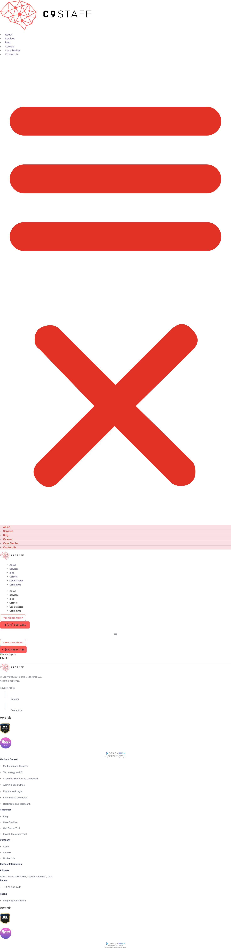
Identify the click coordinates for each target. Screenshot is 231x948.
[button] (115, 291)
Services (10, 38)
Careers (9, 46)
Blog (7, 42)
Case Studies (12, 50)
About (8, 34)
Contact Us (11, 54)
